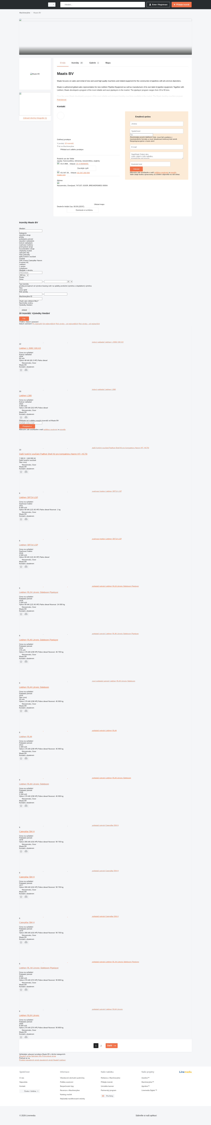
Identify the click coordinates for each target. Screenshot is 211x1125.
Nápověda (23, 1082)
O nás (21, 1078)
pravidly (173, 172)
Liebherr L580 (25, 395)
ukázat (24, 310)
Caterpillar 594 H (27, 831)
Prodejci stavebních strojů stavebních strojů (36, 1060)
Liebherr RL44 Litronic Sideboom (34, 687)
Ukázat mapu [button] (99, 204)
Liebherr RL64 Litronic (29, 1015)
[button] (72, 149)
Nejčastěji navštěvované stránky (72, 1099)
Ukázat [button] (73, 164)
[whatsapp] (94, 163)
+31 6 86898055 (82, 164)
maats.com (61, 175)
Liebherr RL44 (25, 736)
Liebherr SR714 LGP (28, 497)
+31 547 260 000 (83, 173)
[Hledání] (62, 4)
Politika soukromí (66, 1082)
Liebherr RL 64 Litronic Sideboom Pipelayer (39, 968)
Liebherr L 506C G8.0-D (30, 348)
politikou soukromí (161, 172)
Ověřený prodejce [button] (64, 139)
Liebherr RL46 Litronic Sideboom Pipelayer (38, 640)
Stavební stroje (25, 1056)
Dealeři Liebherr (59, 1060)
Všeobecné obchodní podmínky (72, 1078)
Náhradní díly (36, 1056)
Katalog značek (66, 1094)
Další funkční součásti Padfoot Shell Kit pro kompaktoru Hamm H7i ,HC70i (53, 454)
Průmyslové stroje (49, 1056)
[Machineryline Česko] (32, 5)
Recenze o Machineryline (70, 1090)
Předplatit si (27, 426)
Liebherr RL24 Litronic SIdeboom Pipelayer (38, 592)
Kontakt (22, 1086)
